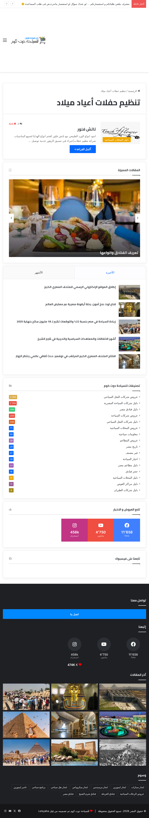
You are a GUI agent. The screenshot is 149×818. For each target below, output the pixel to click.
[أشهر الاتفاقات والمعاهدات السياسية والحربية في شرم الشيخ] (129, 344)
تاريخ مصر (132, 446)
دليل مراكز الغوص (127, 483)
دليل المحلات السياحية (125, 477)
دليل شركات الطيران (126, 490)
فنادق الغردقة (108, 793)
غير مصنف (132, 452)
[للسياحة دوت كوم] (28, 40)
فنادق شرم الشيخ (87, 793)
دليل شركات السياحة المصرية (121, 403)
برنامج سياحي (38, 787)
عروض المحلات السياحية (124, 427)
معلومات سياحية (128, 434)
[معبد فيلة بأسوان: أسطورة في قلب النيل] (74, 752)
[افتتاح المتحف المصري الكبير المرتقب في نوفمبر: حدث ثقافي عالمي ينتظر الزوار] (129, 361)
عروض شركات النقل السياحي (121, 396)
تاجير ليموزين (20, 787)
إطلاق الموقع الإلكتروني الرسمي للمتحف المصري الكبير (80, 286)
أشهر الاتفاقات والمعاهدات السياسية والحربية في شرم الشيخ (76, 338)
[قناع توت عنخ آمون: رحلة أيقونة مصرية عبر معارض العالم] (129, 309)
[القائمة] (5, 41)
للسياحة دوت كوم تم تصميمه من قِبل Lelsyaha (63, 811)
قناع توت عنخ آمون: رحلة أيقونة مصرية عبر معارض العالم (80, 304)
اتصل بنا (74, 614)
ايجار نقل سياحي (59, 787)
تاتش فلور (86, 129)
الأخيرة (110, 272)
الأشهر (39, 272)
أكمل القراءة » (82, 149)
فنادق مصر (68, 793)
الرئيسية (133, 90)
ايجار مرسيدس (100, 787)
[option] (74, 218)
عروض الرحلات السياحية (132, 793)
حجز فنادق (132, 471)
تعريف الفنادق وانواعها (119, 252)
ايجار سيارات (137, 787)
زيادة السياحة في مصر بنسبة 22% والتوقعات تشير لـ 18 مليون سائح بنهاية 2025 (66, 321)
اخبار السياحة (130, 459)
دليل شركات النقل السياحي (122, 421)
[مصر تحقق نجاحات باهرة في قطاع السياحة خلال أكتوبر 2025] (26, 752)
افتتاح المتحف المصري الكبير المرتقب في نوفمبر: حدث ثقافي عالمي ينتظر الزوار (66, 356)
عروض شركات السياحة (124, 415)
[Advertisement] (96, 37)
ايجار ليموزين (119, 787)
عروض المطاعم (129, 440)
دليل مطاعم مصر (128, 465)
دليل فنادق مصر (129, 409)
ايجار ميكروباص (80, 787)
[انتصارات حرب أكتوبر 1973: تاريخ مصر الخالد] (122, 752)
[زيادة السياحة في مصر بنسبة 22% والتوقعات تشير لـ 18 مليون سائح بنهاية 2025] (129, 327)
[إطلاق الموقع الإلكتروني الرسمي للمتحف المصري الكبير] (129, 292)
